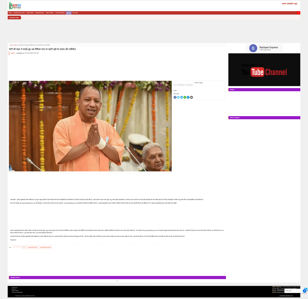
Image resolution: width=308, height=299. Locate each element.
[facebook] (175, 97)
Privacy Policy (15, 290)
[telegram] (188, 97)
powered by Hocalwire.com (286, 295)
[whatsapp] (185, 97)
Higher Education (19, 12)
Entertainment (60, 12)
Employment (50, 12)
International (39, 12)
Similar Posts (15, 277)
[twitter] (178, 97)
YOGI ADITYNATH (181, 84)
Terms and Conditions (17, 292)
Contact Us (14, 287)
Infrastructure (189, 84)
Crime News (30, 12)
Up (174, 84)
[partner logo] (55, 5)
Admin (13, 53)
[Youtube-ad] (264, 69)
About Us (14, 289)
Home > (12, 45)
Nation (69, 13)
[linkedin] (182, 97)
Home (10, 12)
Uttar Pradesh (234, 117)
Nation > (16, 45)
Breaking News (14, 17)
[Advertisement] (154, 32)
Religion (75, 12)
